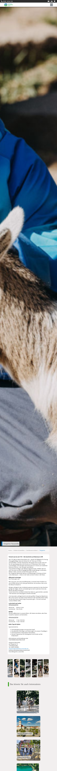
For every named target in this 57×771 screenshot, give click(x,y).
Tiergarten (42, 550)
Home (10, 550)
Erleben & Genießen (19, 550)
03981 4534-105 (7, 1)
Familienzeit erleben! (32, 550)
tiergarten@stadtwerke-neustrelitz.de (18, 648)
